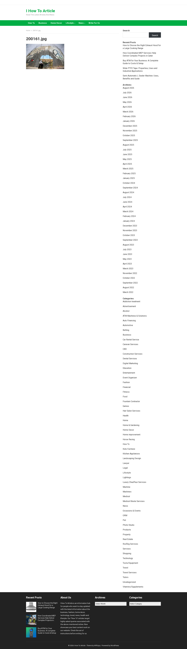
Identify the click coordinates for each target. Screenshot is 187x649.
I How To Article (40, 11)
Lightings (127, 477)
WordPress (115, 645)
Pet (124, 520)
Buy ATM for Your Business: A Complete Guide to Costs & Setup (47, 630)
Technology (128, 558)
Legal (125, 468)
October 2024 (129, 183)
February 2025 (129, 173)
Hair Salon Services (131, 411)
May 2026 (127, 102)
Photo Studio (128, 525)
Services (127, 549)
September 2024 (130, 188)
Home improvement (131, 434)
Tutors (125, 577)
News (81, 23)
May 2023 (127, 259)
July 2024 (127, 197)
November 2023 (130, 230)
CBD (125, 349)
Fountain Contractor (131, 401)
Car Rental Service (131, 339)
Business (43, 23)
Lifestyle (70, 23)
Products (127, 529)
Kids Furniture (129, 449)
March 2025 (128, 168)
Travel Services (129, 572)
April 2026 (127, 107)
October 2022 (129, 278)
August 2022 (128, 287)
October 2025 (129, 135)
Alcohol (126, 311)
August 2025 (128, 145)
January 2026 (129, 121)
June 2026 (127, 97)
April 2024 (127, 206)
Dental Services (130, 358)
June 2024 (127, 202)
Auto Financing (129, 320)
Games (126, 406)
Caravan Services (130, 344)
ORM (125, 515)
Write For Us (94, 23)
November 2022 (130, 273)
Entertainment (129, 373)
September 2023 (130, 240)
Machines (127, 491)
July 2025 (127, 149)
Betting (126, 330)
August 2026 (128, 88)
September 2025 (130, 140)
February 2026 (129, 116)
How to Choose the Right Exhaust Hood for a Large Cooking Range (47, 605)
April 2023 (127, 264)
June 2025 (127, 154)
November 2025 (130, 130)
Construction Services (132, 354)
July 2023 (127, 249)
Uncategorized (129, 582)
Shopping (127, 553)
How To (31, 23)
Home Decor (56, 23)
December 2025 (130, 126)
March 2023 (128, 268)
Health (125, 415)
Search (126, 30)
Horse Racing (129, 439)
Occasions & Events (132, 511)
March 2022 (128, 292)
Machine (126, 487)
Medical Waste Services (134, 501)
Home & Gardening (131, 425)
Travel (125, 567)
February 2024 (129, 216)
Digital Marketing (130, 363)
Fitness (126, 392)
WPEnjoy (97, 645)
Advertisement (129, 306)
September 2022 (130, 283)
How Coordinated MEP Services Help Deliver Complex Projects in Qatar (47, 618)
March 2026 (128, 111)
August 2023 (128, 245)
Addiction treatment (131, 301)
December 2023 (130, 226)
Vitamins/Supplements (133, 587)
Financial (127, 387)
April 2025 (127, 164)
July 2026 (127, 92)
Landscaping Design (132, 458)
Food (125, 396)
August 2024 (128, 192)
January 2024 (129, 221)
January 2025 (129, 178)
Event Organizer (130, 377)
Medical (126, 496)
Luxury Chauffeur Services (134, 482)
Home (28, 30)
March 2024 (128, 211)
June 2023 (127, 254)
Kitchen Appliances (131, 453)
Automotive (128, 325)
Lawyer (126, 463)
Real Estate (128, 539)
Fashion (126, 382)
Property (127, 534)
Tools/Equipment (130, 563)
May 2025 (127, 159)
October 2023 (129, 235)
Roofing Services (130, 544)
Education (127, 368)
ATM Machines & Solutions (135, 316)
